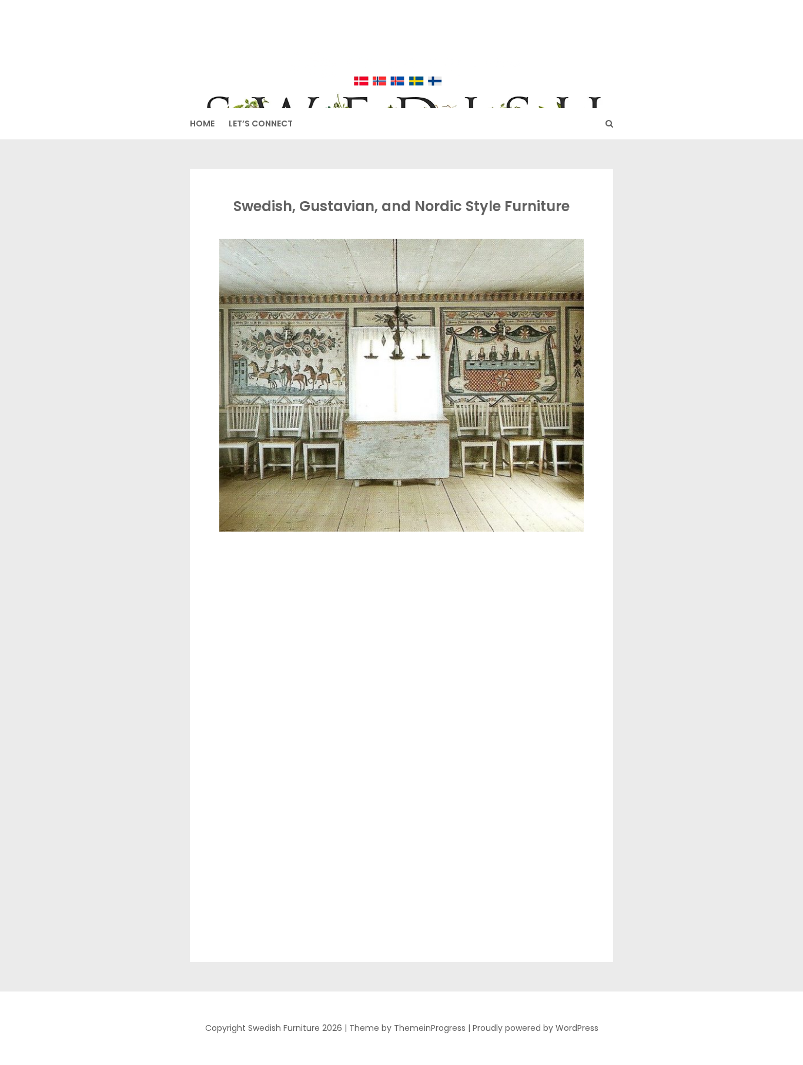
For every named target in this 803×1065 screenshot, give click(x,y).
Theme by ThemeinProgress (407, 1028)
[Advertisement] (399, 621)
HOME (202, 123)
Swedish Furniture (402, 47)
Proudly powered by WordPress (535, 1028)
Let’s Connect (261, 123)
